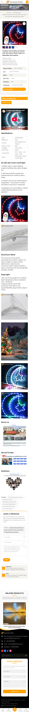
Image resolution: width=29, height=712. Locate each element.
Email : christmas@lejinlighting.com (13, 644)
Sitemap (4, 703)
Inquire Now (8, 89)
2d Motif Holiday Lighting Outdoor (9, 501)
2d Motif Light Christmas (7, 499)
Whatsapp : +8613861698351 (11, 647)
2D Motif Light (17, 12)
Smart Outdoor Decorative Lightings (15, 497)
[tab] (6, 102)
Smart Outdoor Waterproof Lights (9, 504)
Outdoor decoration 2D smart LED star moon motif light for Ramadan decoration (14, 530)
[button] (27, 618)
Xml (8, 703)
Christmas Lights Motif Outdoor (8, 506)
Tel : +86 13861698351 (9, 641)
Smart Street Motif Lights (7, 508)
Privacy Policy (14, 703)
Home (9, 12)
